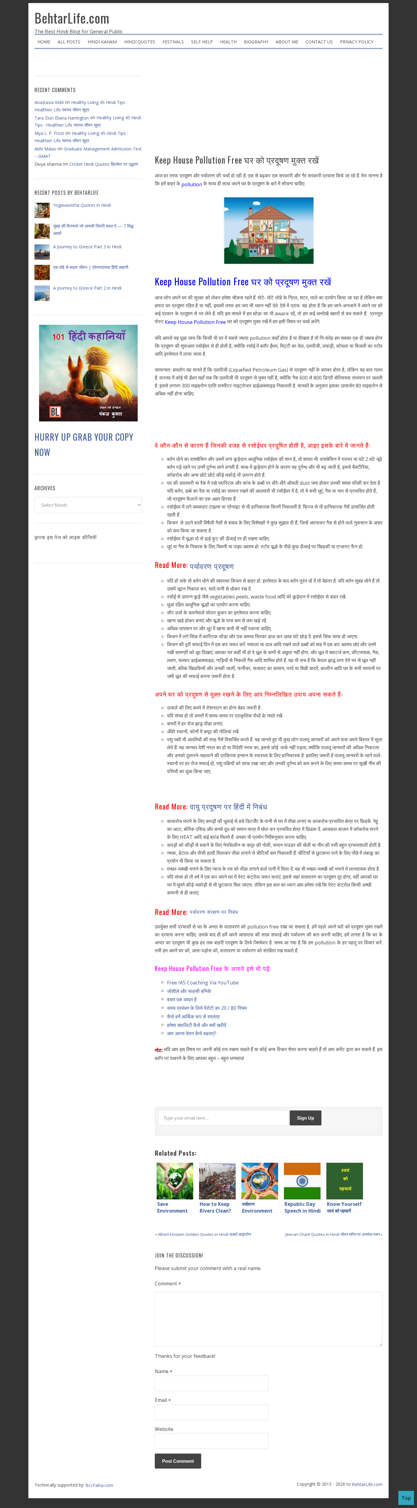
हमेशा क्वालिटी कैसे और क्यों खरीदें (196, 1024)
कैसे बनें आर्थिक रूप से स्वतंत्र (193, 1016)
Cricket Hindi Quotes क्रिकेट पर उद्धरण (103, 164)
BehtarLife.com (72, 17)
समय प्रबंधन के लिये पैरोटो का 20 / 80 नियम (207, 1008)
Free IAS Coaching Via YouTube (203, 982)
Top (406, 1498)
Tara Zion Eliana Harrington (61, 118)
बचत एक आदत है (182, 999)
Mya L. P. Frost (49, 133)
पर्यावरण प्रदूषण (212, 565)
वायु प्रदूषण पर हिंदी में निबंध (228, 806)
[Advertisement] (269, 104)
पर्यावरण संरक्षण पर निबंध (215, 911)
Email (163, 1400)
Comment (168, 1284)
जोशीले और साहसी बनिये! (189, 990)
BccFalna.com (99, 1485)
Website (164, 1429)
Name (163, 1371)
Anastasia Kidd (48, 102)
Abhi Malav (45, 149)
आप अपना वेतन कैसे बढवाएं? (191, 1033)
